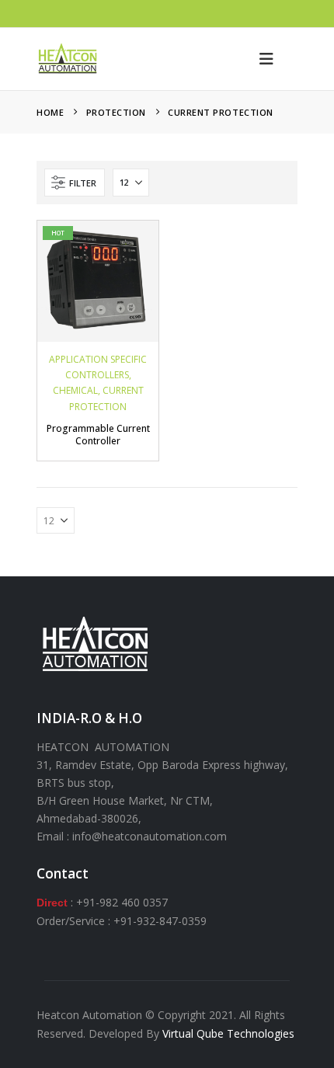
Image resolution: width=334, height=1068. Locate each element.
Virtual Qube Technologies (228, 1033)
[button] (266, 59)
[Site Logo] (68, 59)
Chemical (75, 390)
